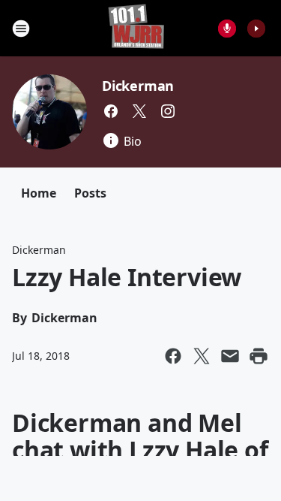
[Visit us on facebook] (111, 111)
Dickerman (138, 86)
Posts (90, 193)
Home (38, 193)
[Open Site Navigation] (21, 29)
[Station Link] (136, 28)
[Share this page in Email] (230, 356)
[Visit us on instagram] (168, 111)
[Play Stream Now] (256, 29)
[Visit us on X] (139, 111)
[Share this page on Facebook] (173, 356)
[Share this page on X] (201, 356)
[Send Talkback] (227, 29)
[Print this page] (258, 356)
